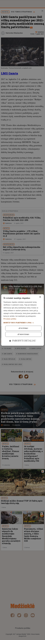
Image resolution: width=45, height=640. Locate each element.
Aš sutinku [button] (23, 328)
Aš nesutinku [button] (23, 334)
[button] (22, 322)
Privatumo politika (9, 319)
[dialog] (22, 320)
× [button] (40, 297)
